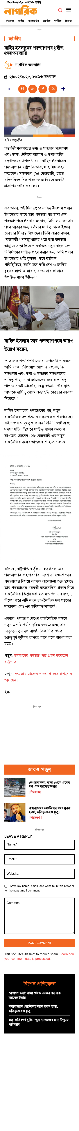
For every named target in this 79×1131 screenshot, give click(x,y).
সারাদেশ (35, 817)
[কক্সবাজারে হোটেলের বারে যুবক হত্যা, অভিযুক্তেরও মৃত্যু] (14, 812)
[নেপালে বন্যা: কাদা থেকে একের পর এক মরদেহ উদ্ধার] (14, 787)
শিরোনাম (36, 792)
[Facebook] (42, 89)
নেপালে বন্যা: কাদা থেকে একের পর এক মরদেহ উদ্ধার (49, 784)
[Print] (22, 89)
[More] (63, 89)
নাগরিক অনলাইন (28, 65)
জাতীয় (15, 38)
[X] (52, 89)
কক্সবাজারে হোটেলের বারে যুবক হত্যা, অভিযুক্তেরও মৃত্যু (49, 810)
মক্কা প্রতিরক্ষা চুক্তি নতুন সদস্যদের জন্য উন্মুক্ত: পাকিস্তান (39, 1022)
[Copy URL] (32, 89)
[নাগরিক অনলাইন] (9, 64)
